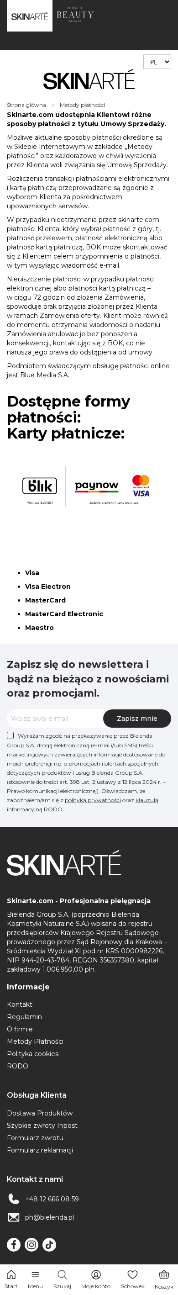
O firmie (20, 1029)
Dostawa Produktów (40, 1113)
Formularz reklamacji (40, 1150)
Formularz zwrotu (35, 1138)
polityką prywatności (93, 800)
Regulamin (24, 1017)
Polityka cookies (32, 1054)
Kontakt (19, 1004)
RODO (17, 1066)
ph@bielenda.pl (49, 1217)
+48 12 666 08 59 (52, 1199)
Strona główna (27, 104)
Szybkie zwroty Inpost (42, 1125)
